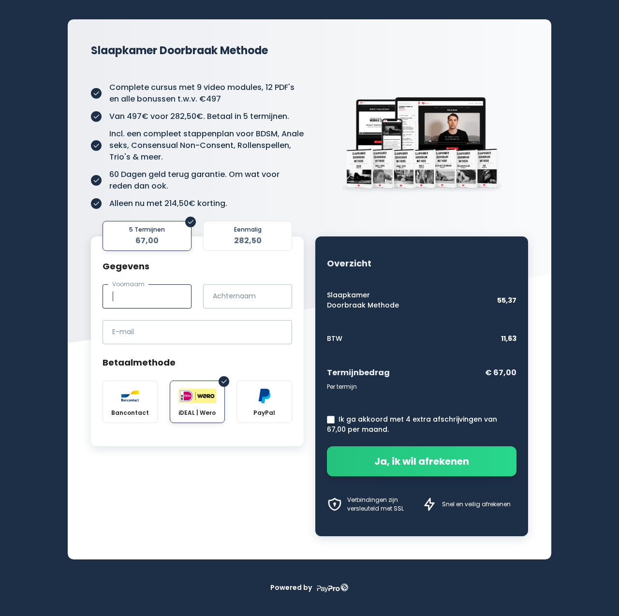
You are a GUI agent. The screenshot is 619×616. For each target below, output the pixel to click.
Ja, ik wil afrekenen (421, 461)
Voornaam (128, 284)
